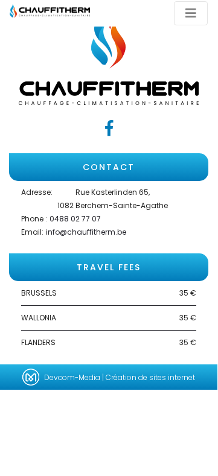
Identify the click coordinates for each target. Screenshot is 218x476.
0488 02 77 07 (75, 219)
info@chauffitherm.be (86, 232)
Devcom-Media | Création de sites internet (119, 377)
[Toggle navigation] (191, 13)
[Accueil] (50, 10)
